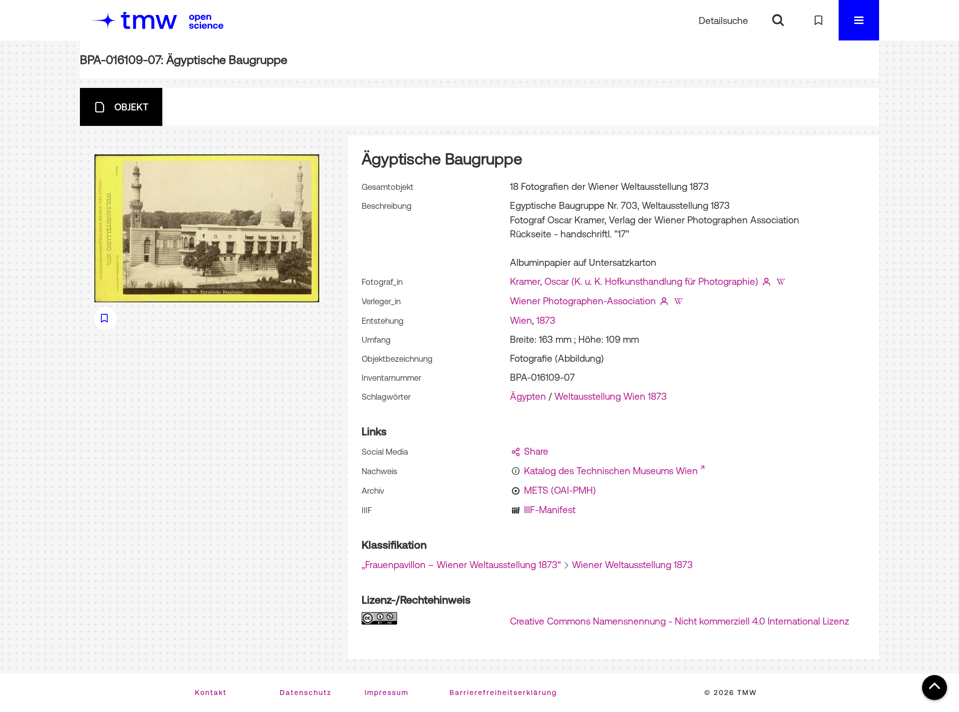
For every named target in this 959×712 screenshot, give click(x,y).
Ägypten (528, 396)
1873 (545, 320)
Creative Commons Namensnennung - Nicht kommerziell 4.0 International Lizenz (679, 621)
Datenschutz (306, 693)
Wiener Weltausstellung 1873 (632, 564)
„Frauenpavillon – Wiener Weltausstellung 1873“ (461, 564)
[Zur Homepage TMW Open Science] (206, 21)
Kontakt (211, 693)
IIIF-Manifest (549, 509)
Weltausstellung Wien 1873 (610, 396)
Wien (521, 320)
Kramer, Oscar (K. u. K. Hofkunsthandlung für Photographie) (634, 281)
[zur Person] (767, 281)
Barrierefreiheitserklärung (503, 693)
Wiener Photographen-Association (583, 300)
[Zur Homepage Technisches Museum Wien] (134, 20)
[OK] (778, 20)
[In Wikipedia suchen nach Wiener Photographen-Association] (678, 300)
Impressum (387, 693)
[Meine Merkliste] (818, 20)
